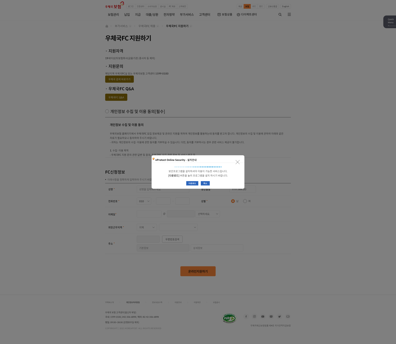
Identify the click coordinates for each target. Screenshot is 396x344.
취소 (205, 183)
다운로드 (192, 183)
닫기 (237, 162)
